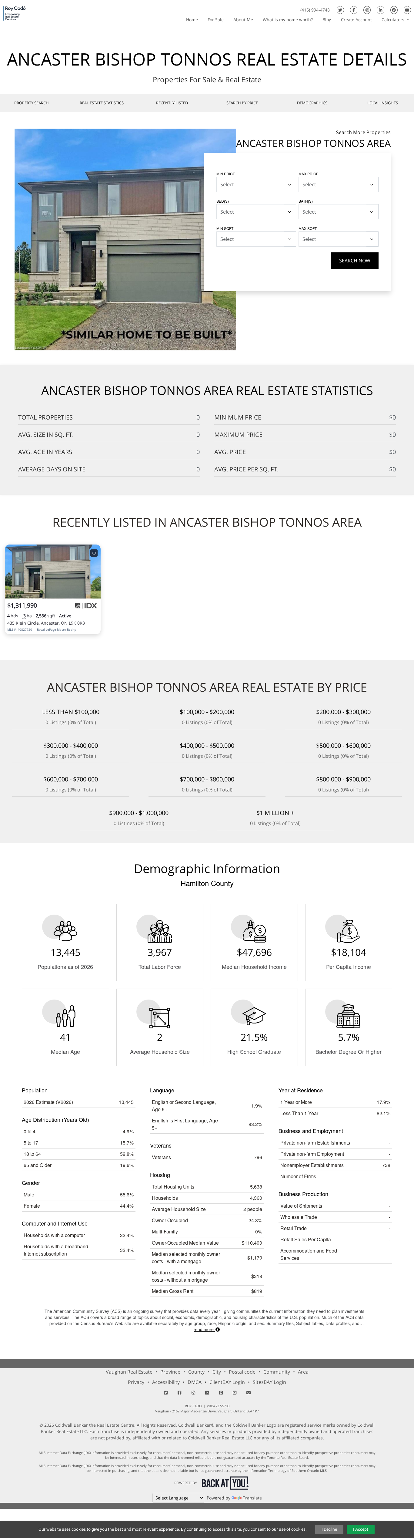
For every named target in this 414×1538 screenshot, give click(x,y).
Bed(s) (222, 201)
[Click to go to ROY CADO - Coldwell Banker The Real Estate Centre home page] (14, 13)
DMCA (195, 1382)
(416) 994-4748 (315, 10)
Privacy (136, 1382)
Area (303, 1371)
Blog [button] (326, 19)
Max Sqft (308, 228)
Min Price (225, 173)
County (196, 1371)
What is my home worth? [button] (288, 19)
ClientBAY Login (227, 1382)
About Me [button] (243, 19)
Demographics (312, 103)
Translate (252, 1498)
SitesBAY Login (269, 1382)
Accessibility (166, 1382)
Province (170, 1371)
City (216, 1371)
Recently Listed (172, 103)
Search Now (354, 260)
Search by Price (242, 103)
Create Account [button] (356, 19)
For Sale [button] (216, 19)
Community (276, 1371)
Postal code (242, 1371)
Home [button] (192, 19)
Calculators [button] (394, 19)
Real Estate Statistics (102, 103)
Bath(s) (306, 201)
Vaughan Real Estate (129, 1371)
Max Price (309, 173)
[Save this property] (94, 553)
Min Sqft (224, 228)
